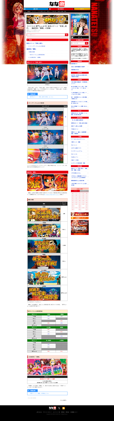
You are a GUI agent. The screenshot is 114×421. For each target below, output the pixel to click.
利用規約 (63, 412)
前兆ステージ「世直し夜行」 (35, 43)
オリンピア (34, 11)
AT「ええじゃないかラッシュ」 (52, 194)
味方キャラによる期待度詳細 (37, 54)
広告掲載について (73, 412)
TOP (25, 11)
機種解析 (29, 11)
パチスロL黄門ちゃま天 (41, 11)
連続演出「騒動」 (32, 49)
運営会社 (67, 412)
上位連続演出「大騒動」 (35, 57)
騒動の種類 (32, 51)
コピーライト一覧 (56, 412)
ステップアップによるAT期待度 (37, 46)
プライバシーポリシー (47, 412)
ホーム (80, 37)
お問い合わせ (39, 412)
